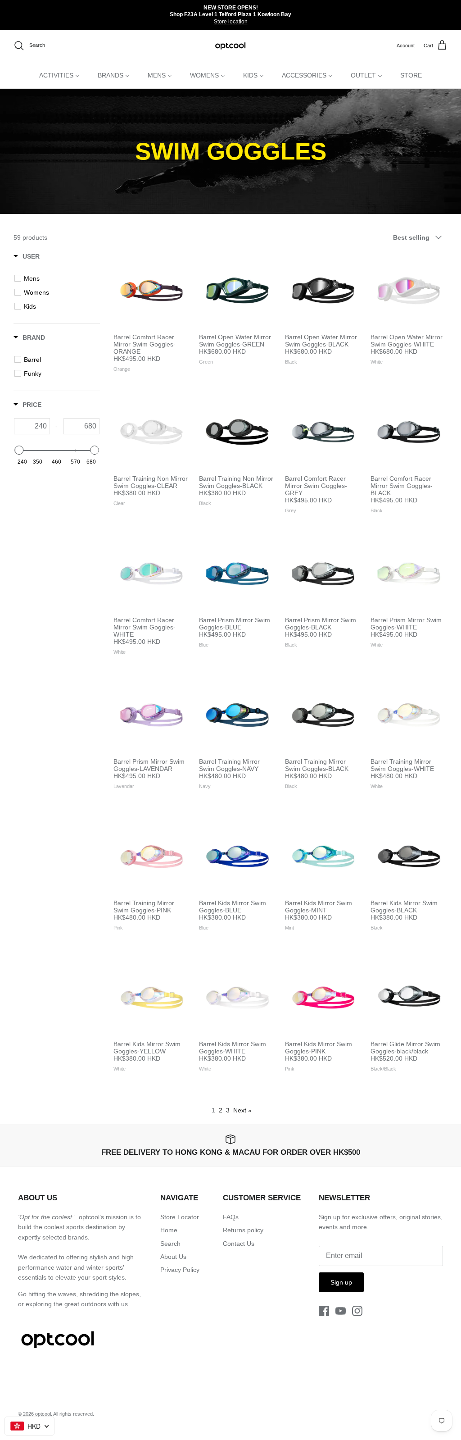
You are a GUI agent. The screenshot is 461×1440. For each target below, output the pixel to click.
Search (170, 1243)
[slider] (18, 450)
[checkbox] (58, 278)
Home (168, 1230)
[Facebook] (324, 1311)
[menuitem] (59, 75)
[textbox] (33, 426)
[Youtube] (340, 1311)
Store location (231, 21)
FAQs (231, 1217)
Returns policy (243, 1230)
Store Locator (179, 1217)
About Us (173, 1256)
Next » (242, 1110)
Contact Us (238, 1243)
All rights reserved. (73, 1414)
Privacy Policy (179, 1269)
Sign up (341, 1282)
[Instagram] (357, 1311)
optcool (43, 1414)
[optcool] (231, 46)
